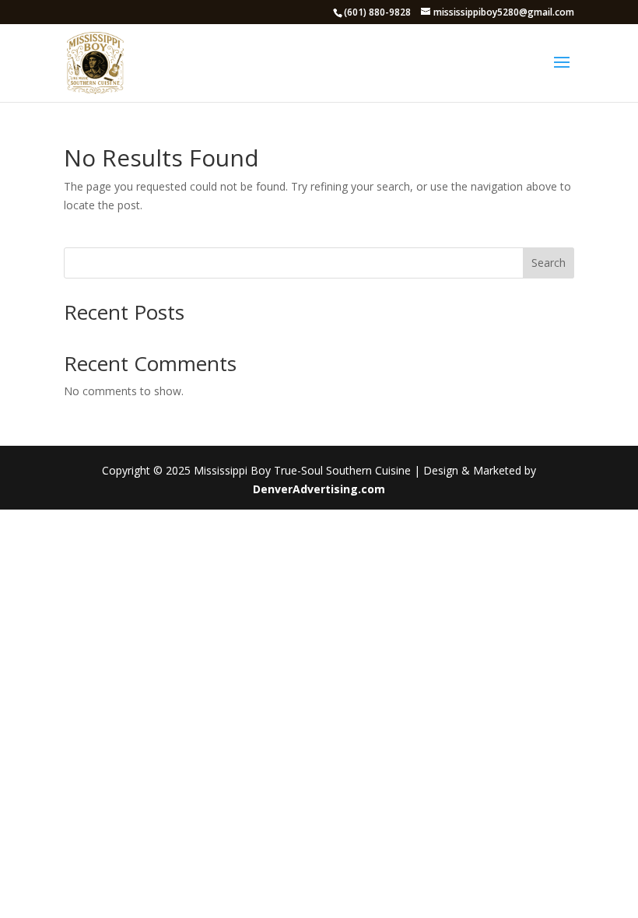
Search (548, 262)
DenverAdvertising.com (319, 489)
